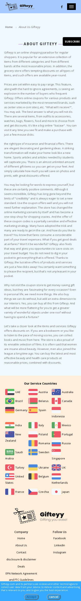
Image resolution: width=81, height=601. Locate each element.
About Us (21, 545)
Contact (21, 552)
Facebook (59, 538)
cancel (53, 597)
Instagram (59, 552)
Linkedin (59, 545)
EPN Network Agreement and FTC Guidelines (21, 577)
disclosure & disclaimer (21, 559)
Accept (31, 597)
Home (9, 27)
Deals (21, 566)
